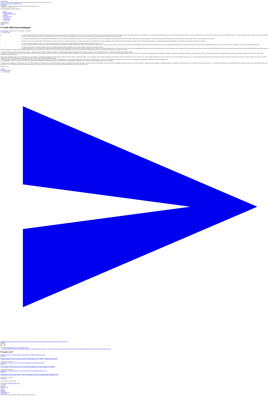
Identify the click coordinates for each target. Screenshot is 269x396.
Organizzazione (4, 387)
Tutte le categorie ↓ (5, 22)
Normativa (10, 383)
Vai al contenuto (4, 1)
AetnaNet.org (4, 5)
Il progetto (3, 386)
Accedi (19, 3)
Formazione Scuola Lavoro (9, 13)
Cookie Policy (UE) (5, 392)
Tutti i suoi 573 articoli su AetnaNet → (20, 347)
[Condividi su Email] (6, 32)
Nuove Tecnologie (7, 16)
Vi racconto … (6, 17)
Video (18, 383)
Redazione (3, 69)
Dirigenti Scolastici (7, 12)
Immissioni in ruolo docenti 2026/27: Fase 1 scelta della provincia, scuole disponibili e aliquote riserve (29, 374)
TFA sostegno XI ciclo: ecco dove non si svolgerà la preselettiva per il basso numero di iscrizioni (28, 366)
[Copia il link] (8, 32)
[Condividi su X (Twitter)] (2, 32)
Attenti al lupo (6, 20)
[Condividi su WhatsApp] (4, 32)
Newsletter (10, 3)
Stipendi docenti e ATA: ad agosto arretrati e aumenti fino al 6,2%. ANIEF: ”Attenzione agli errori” (29, 358)
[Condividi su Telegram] (5, 32)
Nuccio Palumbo (4, 30)
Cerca (3, 7)
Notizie (5, 383)
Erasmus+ (5, 15)
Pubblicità (3, 391)
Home (4, 11)
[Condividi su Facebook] (1, 32)
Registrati (16, 3)
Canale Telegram (4, 3)
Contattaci (3, 389)
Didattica (3, 24)
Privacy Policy (4, 393)
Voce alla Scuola (7, 18)
